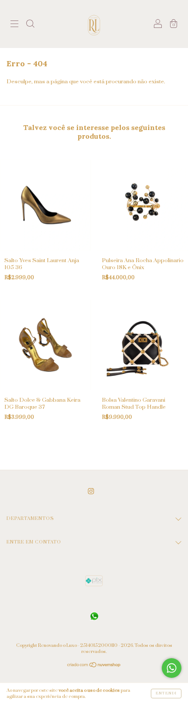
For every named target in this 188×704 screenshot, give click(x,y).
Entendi (166, 693)
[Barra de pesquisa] (30, 25)
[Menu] (14, 25)
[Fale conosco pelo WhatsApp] (171, 668)
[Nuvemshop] (94, 666)
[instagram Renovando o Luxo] (91, 491)
